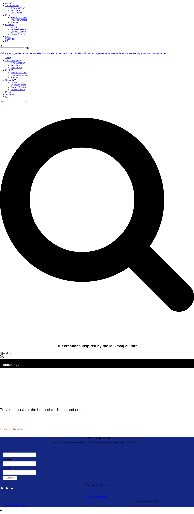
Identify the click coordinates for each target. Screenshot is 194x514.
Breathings (11, 364)
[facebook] (2, 488)
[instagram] (7, 488)
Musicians (15, 10)
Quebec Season (18, 32)
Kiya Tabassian (18, 8)
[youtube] (12, 488)
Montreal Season (19, 29)
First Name (8, 459)
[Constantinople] (83, 53)
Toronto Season (18, 34)
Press (8, 36)
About (8, 3)
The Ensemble (12, 5)
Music (8, 15)
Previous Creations (20, 20)
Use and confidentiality (16, 506)
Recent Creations (19, 17)
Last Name (8, 468)
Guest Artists (16, 13)
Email (6, 451)
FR (6, 41)
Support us (10, 39)
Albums (14, 22)
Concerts (9, 24)
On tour (14, 27)
